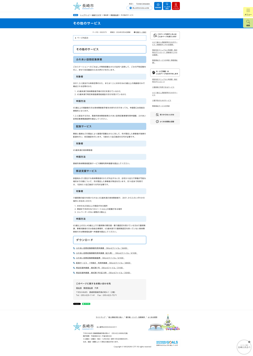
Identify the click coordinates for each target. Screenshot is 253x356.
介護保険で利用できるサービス (163, 87)
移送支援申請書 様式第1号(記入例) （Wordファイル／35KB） (103, 273)
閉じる (249, 342)
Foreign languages (143, 3)
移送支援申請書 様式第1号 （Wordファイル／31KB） (100, 268)
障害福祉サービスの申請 (161, 106)
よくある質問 (152, 317)
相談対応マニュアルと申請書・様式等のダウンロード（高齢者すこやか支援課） (164, 52)
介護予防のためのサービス (161, 100)
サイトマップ (100, 317)
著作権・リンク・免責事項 (135, 317)
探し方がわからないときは (141, 8)
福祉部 (79, 288)
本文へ (131, 3)
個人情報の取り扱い (115, 317)
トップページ (85, 15)
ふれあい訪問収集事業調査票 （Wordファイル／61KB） (100, 258)
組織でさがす (96, 15)
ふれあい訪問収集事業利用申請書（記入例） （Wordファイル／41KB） (107, 253)
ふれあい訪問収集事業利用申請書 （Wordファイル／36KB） (102, 248)
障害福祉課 (114, 15)
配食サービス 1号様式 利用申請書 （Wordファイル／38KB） (104, 263)
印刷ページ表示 (141, 32)
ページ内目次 (82, 38)
